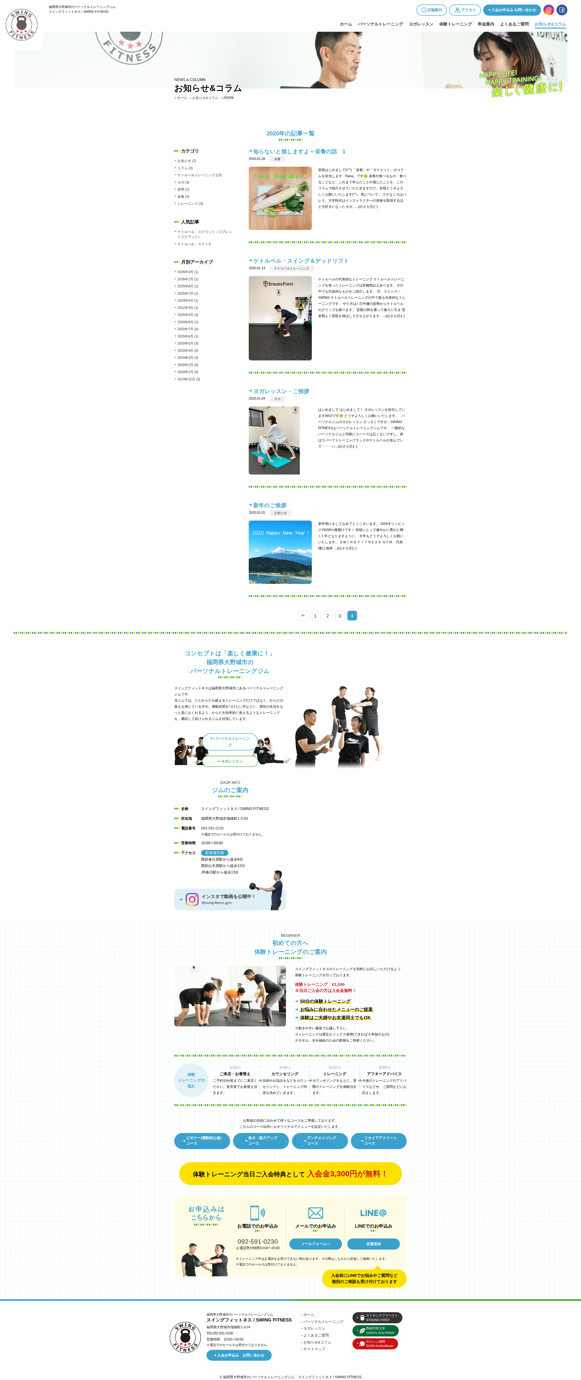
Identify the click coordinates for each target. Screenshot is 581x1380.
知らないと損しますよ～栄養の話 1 (299, 151)
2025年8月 (187, 286)
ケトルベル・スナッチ (194, 244)
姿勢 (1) (183, 189)
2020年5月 (187, 343)
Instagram (548, 10)
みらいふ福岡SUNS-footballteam (380, 1344)
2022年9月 (187, 308)
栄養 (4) (183, 196)
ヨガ (277, 399)
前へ (303, 616)
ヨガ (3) (183, 182)
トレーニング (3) (190, 204)
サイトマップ (314, 1349)
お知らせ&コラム (550, 24)
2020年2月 (187, 365)
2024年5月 (187, 300)
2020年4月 (187, 350)
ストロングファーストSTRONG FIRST (382, 1318)
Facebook (561, 10)
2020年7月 (187, 329)
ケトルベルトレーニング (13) (199, 175)
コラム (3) (185, 168)
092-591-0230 (212, 828)
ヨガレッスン (421, 24)
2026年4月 (187, 272)
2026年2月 (187, 279)
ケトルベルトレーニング (291, 268)
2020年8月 (187, 322)
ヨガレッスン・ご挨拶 (281, 391)
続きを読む (368, 206)
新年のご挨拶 (269, 505)
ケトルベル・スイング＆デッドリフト (301, 261)
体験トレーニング (455, 24)
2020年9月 (187, 315)
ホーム (346, 24)
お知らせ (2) (186, 161)
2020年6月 (187, 336)
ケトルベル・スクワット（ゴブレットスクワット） (204, 234)
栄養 (277, 159)
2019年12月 (188, 379)
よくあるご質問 (514, 24)
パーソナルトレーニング (380, 24)
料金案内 (486, 24)
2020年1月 (187, 372)
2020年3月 (187, 358)
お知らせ (280, 513)
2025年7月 (187, 293)
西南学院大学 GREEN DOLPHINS (380, 1330)
